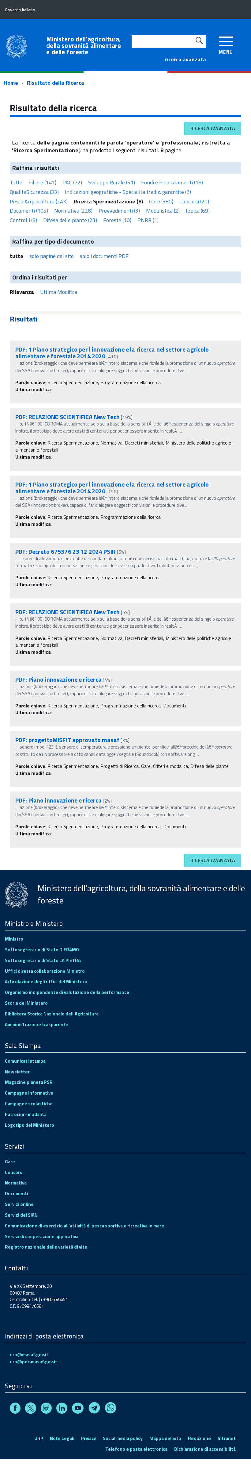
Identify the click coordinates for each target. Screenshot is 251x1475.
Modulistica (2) (163, 210)
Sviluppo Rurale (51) (111, 182)
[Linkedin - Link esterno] (61, 1409)
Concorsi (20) (194, 201)
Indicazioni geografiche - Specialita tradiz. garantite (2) (128, 192)
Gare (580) (161, 201)
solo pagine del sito (51, 256)
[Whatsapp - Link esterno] (110, 1409)
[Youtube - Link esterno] (78, 1409)
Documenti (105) (29, 210)
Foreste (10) (117, 220)
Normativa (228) (73, 210)
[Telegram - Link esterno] (94, 1409)
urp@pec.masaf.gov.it (33, 1361)
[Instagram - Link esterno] (46, 1409)
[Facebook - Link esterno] (15, 1409)
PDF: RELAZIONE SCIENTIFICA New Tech (67, 417)
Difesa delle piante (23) (70, 220)
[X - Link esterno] (30, 1409)
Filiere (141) (42, 182)
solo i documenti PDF (104, 256)
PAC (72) (72, 182)
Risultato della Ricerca (55, 83)
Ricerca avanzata (212, 128)
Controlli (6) (23, 220)
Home (11, 83)
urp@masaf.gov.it (29, 1354)
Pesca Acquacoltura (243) (39, 201)
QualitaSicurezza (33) (34, 192)
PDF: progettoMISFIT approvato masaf (67, 740)
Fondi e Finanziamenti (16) (172, 182)
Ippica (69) (198, 210)
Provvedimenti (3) (119, 210)
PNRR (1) (148, 220)
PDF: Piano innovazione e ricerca (58, 679)
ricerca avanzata (185, 59)
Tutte (16, 182)
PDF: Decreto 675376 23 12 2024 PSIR (65, 551)
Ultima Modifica (58, 292)
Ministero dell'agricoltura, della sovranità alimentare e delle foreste (83, 45)
